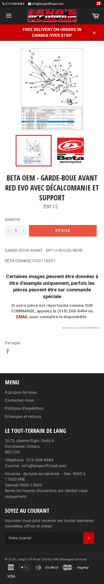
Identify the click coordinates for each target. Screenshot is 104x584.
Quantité (12, 219)
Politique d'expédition (24, 408)
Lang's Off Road (28, 559)
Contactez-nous (19, 400)
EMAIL (22, 316)
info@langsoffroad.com (48, 4)
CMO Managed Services (69, 559)
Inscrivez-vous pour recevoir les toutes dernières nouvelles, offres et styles (49, 523)
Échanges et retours (23, 416)
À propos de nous (21, 392)
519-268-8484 (15, 4)
